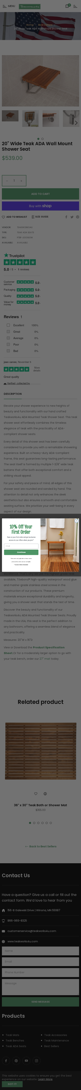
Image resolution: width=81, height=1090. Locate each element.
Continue (21, 552)
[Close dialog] (76, 520)
